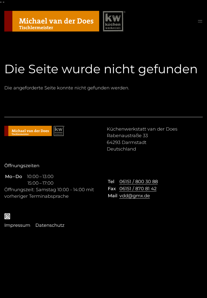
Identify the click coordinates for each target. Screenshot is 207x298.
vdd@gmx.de (134, 195)
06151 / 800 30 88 (138, 181)
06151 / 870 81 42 (138, 188)
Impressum (17, 225)
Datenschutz (49, 225)
